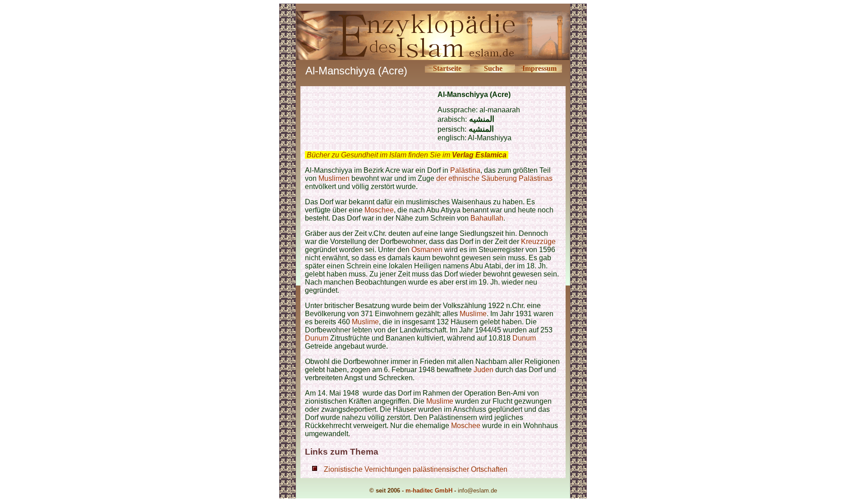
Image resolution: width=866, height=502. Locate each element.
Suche (493, 68)
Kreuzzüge (538, 241)
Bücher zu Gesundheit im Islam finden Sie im (407, 155)
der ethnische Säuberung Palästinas (494, 178)
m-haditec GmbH (428, 490)
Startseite (447, 68)
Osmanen (426, 249)
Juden (483, 369)
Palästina (465, 170)
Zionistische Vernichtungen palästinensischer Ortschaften (415, 469)
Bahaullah (486, 218)
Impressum (539, 68)
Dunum (316, 338)
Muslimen (334, 178)
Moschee (379, 210)
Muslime (473, 314)
